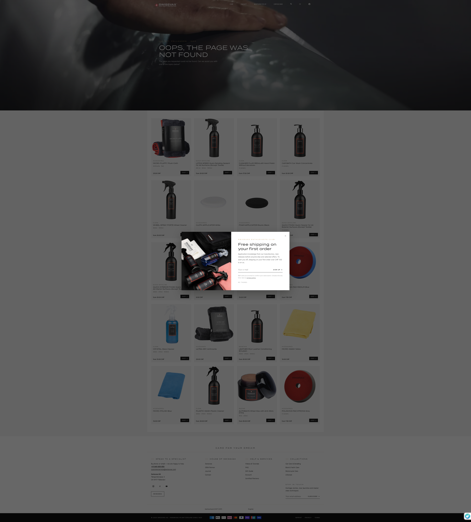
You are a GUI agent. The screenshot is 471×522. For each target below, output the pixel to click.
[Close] (285, 236)
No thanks (242, 282)
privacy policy (251, 278)
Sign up (276, 270)
